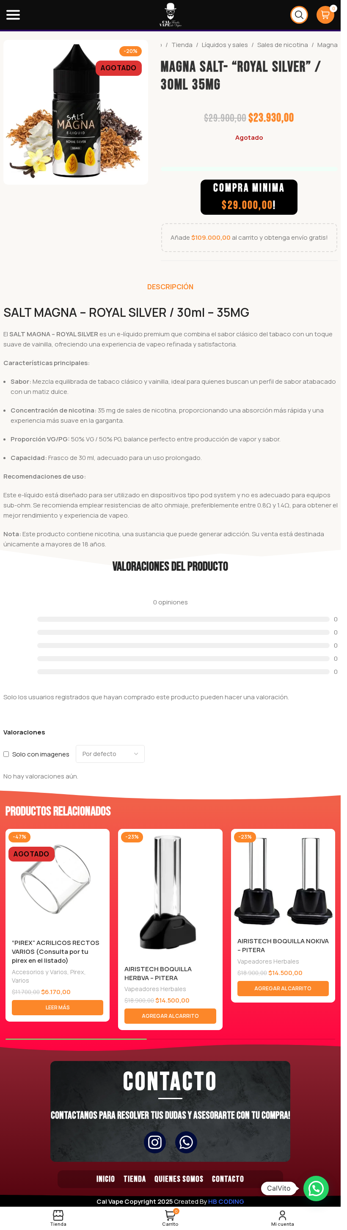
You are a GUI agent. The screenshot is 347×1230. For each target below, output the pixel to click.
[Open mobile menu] (13, 14)
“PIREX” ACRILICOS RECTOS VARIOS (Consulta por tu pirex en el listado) (55, 951)
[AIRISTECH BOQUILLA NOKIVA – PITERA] (283, 880)
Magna (327, 44)
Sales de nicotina (282, 44)
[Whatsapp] (186, 1142)
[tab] (170, 287)
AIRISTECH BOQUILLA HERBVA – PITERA (158, 973)
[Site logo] (170, 14)
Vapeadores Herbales (155, 989)
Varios (20, 980)
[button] (170, 1016)
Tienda (182, 44)
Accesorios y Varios (39, 972)
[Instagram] (155, 1142)
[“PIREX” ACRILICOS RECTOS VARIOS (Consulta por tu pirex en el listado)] (58, 881)
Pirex (77, 972)
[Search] (299, 14)
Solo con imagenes (40, 754)
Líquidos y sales (225, 44)
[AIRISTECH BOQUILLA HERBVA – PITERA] (170, 894)
